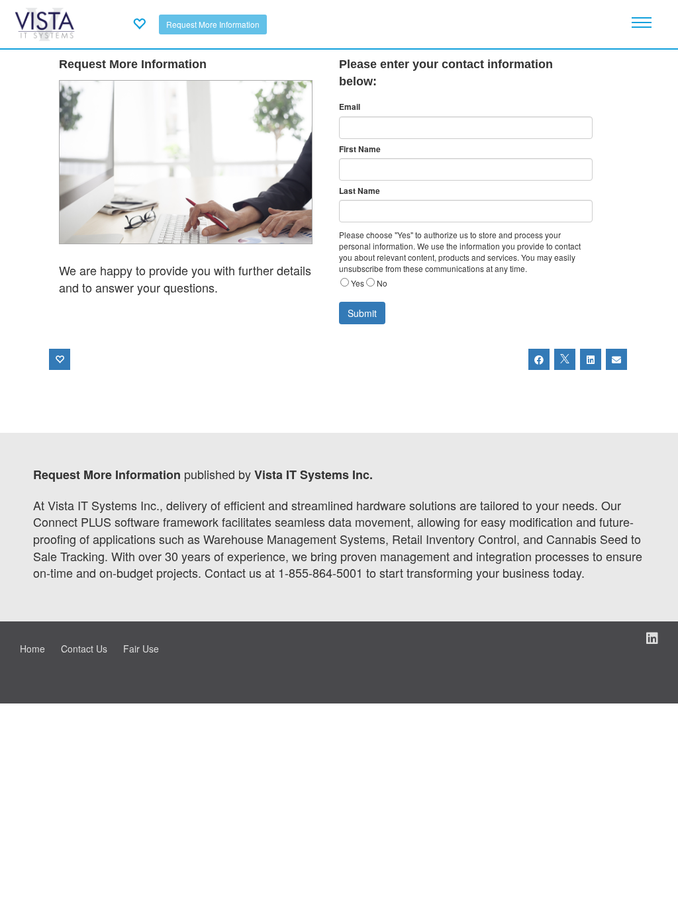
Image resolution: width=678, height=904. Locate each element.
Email (349, 107)
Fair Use (141, 648)
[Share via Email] (616, 359)
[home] (44, 22)
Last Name (359, 191)
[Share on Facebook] (539, 359)
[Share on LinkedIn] (591, 359)
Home (32, 648)
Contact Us (84, 648)
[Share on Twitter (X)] (564, 359)
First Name (360, 149)
